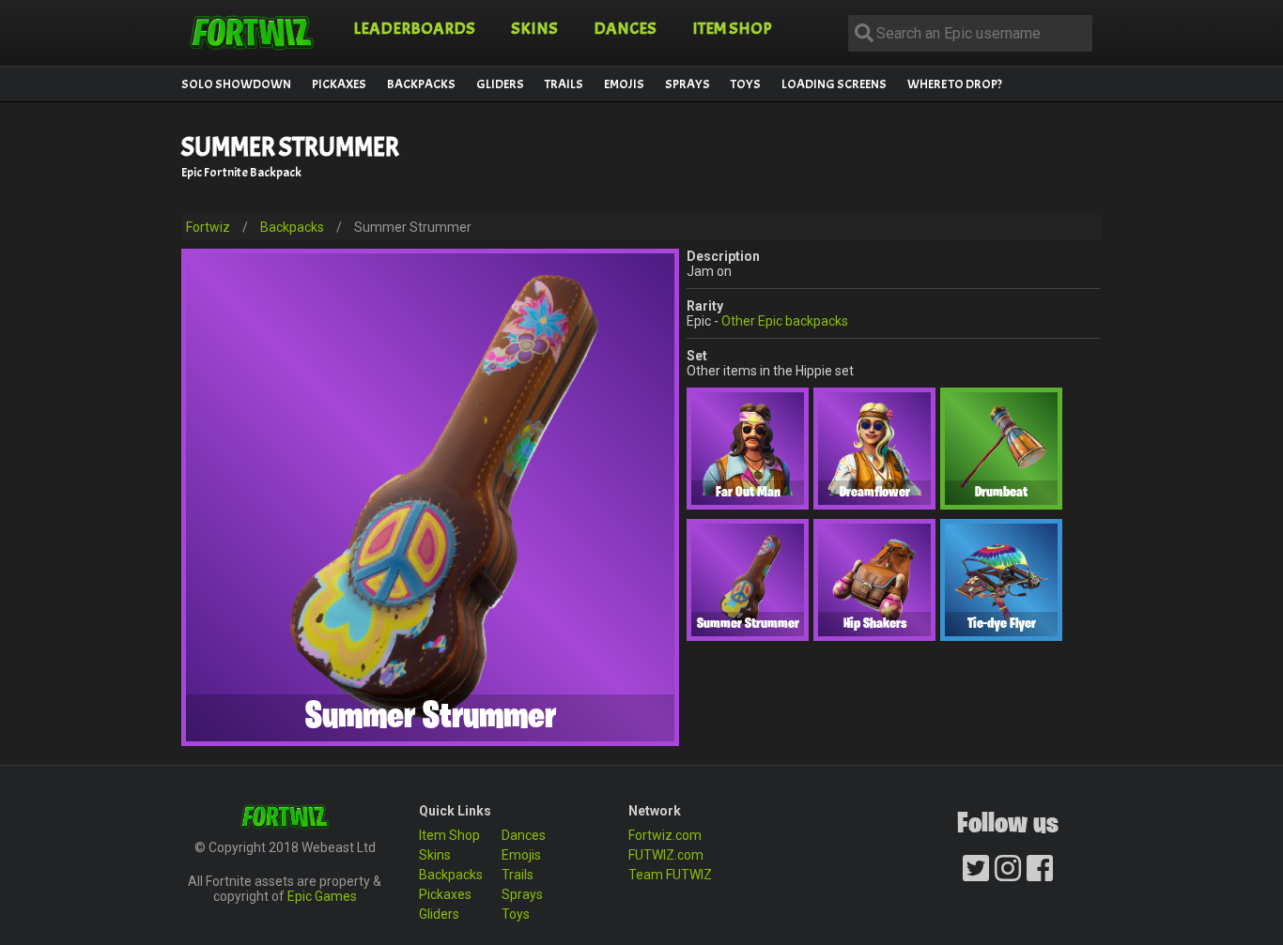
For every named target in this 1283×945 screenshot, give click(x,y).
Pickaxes (339, 84)
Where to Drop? (954, 84)
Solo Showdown (236, 84)
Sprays (687, 84)
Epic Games (322, 896)
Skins (534, 28)
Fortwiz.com (665, 835)
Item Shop (732, 28)
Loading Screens (834, 84)
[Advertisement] (758, 163)
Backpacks (421, 84)
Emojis (624, 84)
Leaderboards (414, 28)
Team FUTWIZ (670, 874)
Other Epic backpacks (784, 320)
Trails (564, 84)
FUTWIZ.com (665, 854)
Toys (746, 84)
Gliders (500, 84)
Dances (625, 28)
